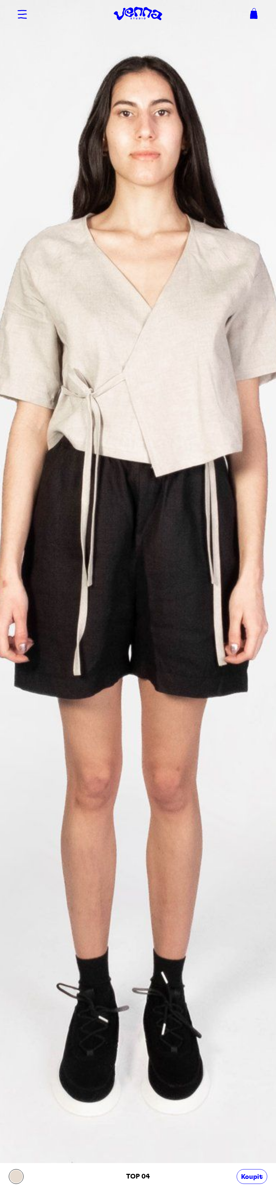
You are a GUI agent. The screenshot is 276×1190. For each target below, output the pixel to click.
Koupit (252, 1176)
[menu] (22, 13)
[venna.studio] (138, 13)
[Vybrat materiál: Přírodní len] (16, 1176)
